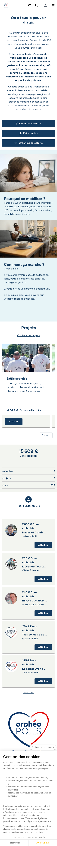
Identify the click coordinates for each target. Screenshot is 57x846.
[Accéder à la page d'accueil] (5, 5)
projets (28, 478)
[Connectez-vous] (45, 5)
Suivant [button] (46, 435)
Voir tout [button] (28, 692)
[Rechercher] (36, 5)
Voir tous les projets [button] (28, 335)
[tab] (28, 505)
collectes (28, 471)
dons (28, 485)
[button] (53, 5)
